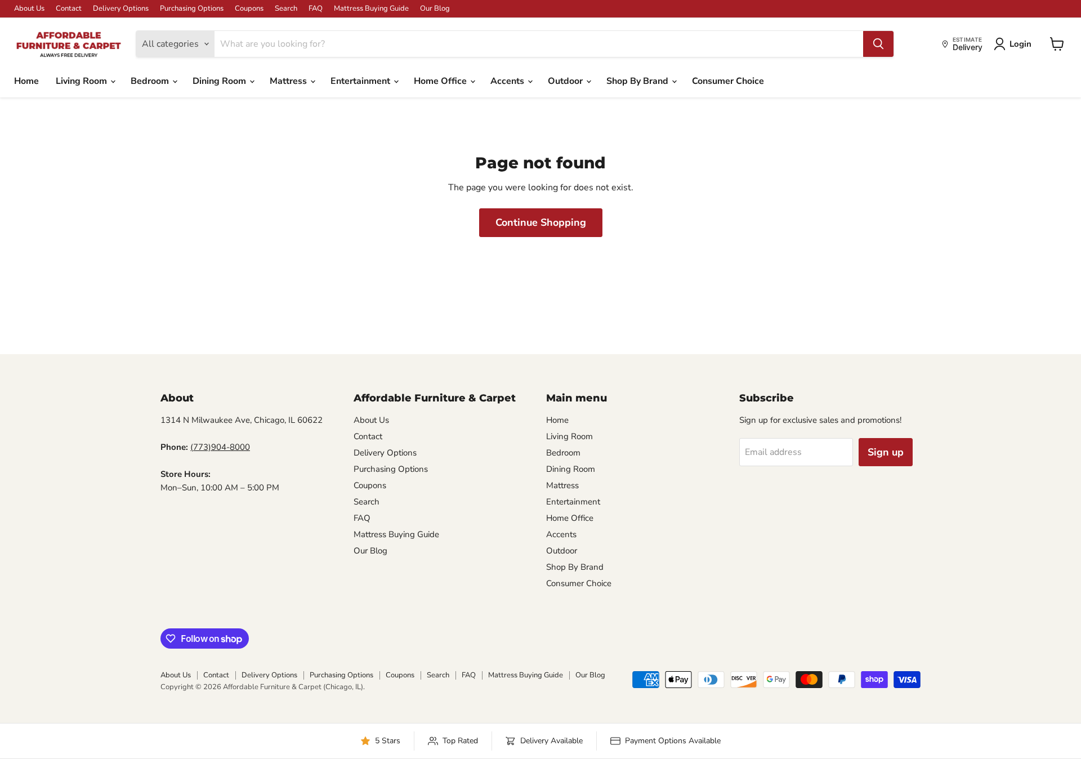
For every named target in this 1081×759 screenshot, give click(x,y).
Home (26, 81)
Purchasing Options (192, 9)
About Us (29, 9)
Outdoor (566, 81)
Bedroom (151, 81)
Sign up (886, 452)
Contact (69, 9)
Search (286, 9)
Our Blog (435, 9)
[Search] (878, 44)
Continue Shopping (540, 222)
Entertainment (361, 81)
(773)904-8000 (220, 447)
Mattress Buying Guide (371, 9)
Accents (508, 81)
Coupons (249, 9)
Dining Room (220, 81)
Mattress (289, 81)
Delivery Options (121, 9)
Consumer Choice (728, 81)
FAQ (316, 9)
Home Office (441, 81)
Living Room (82, 81)
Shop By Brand (638, 81)
